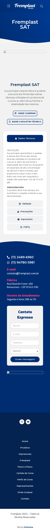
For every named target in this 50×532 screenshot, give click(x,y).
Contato (25, 498)
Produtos (25, 447)
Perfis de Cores (25, 479)
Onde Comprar (25, 492)
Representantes (25, 486)
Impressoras (25, 454)
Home (25, 441)
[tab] (25, 138)
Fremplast (25, 460)
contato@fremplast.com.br (23, 273)
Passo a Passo (25, 467)
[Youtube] (28, 421)
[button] (41, 6)
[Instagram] (21, 421)
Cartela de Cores (25, 473)
